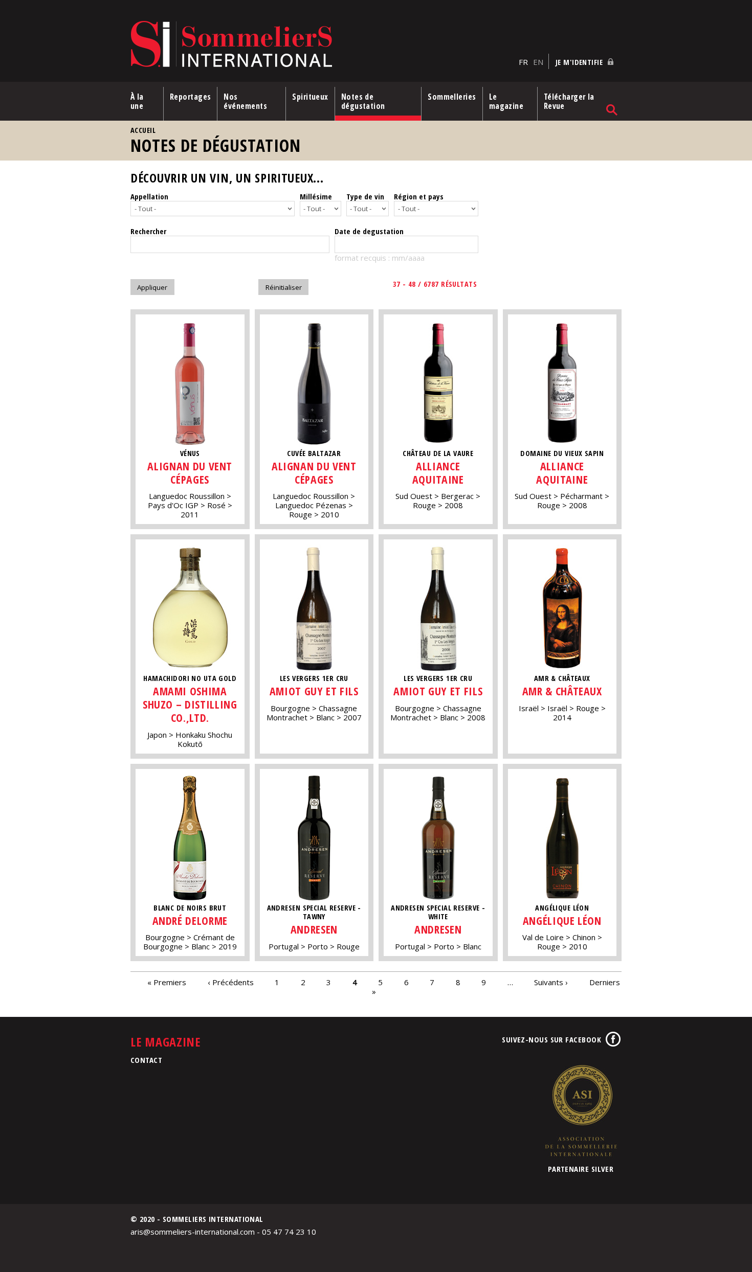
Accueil (143, 130)
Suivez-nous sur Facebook (551, 1039)
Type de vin (365, 196)
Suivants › (551, 981)
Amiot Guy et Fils (314, 691)
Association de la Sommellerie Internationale (581, 1110)
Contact (146, 1060)
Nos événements (245, 101)
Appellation (149, 196)
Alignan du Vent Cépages (189, 473)
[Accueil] (322, 44)
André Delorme (190, 920)
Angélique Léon (562, 920)
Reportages (190, 96)
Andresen (314, 929)
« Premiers (166, 981)
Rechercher (148, 231)
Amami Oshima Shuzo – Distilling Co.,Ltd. (190, 704)
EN (538, 62)
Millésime (316, 196)
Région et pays (419, 196)
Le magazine (506, 101)
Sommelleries (452, 96)
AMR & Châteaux (562, 691)
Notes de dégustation (363, 101)
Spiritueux (310, 96)
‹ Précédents (231, 981)
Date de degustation (369, 231)
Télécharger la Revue (569, 101)
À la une (137, 101)
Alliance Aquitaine (438, 473)
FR (523, 62)
